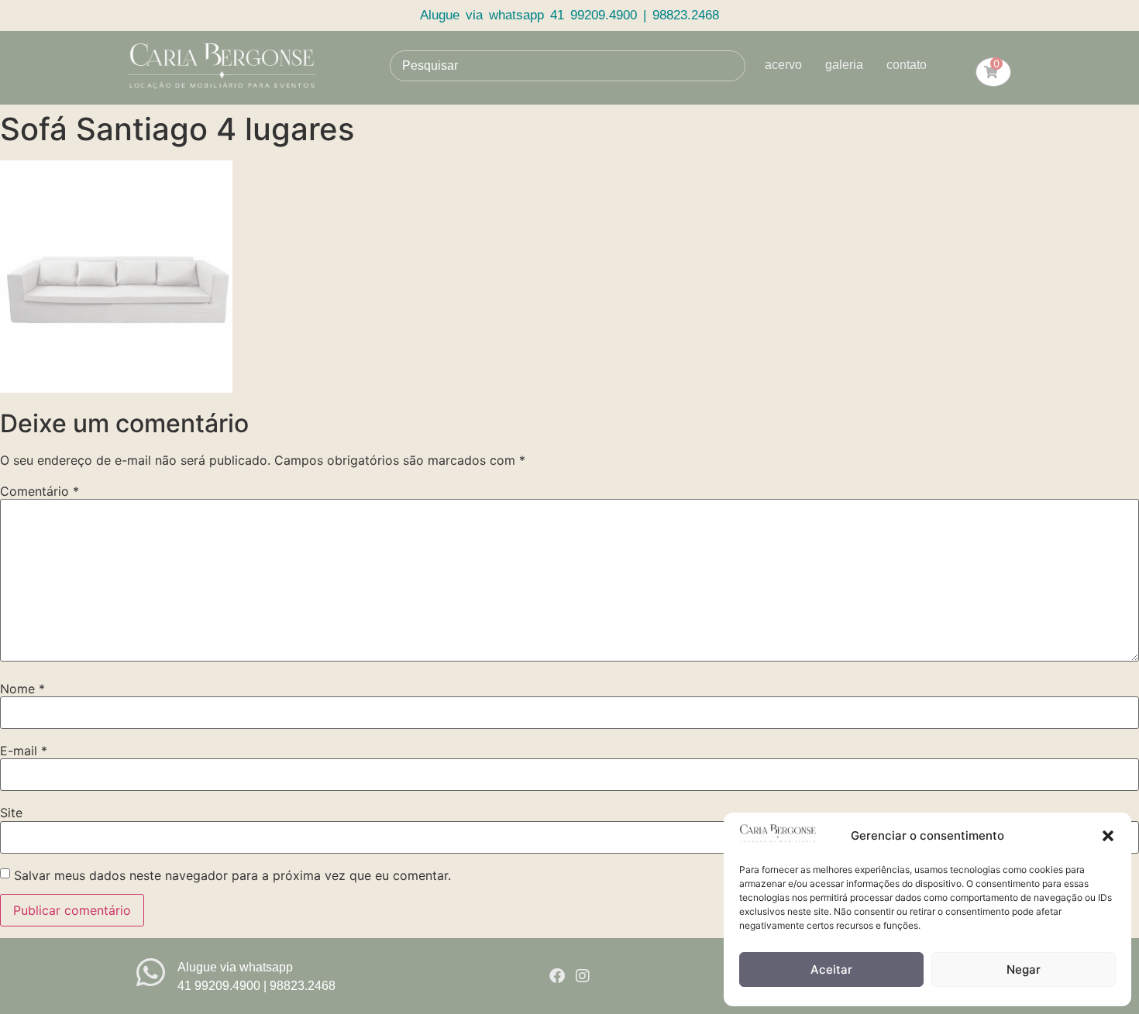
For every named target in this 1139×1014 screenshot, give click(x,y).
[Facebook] (557, 976)
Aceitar (831, 969)
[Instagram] (583, 976)
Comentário (39, 491)
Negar (1024, 969)
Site (11, 812)
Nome (22, 688)
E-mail (23, 750)
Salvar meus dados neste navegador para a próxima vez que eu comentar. (232, 875)
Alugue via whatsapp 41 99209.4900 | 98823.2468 (569, 15)
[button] (1108, 836)
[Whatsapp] (151, 972)
